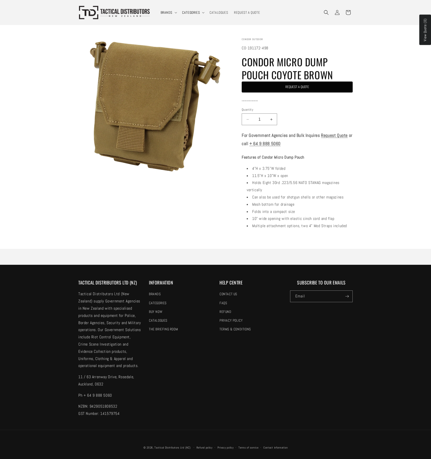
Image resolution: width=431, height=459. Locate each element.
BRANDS (167, 12)
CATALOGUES (158, 320)
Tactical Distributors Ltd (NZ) (172, 447)
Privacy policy (225, 447)
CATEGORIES (191, 12)
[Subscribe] (346, 296)
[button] (168, 12)
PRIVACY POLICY (231, 320)
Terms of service (248, 447)
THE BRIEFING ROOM (163, 329)
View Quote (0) (425, 29)
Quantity (247, 109)
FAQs (223, 303)
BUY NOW (155, 311)
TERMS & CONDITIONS (235, 329)
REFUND (225, 311)
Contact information (275, 447)
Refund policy (205, 447)
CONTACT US (228, 294)
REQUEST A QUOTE (297, 87)
